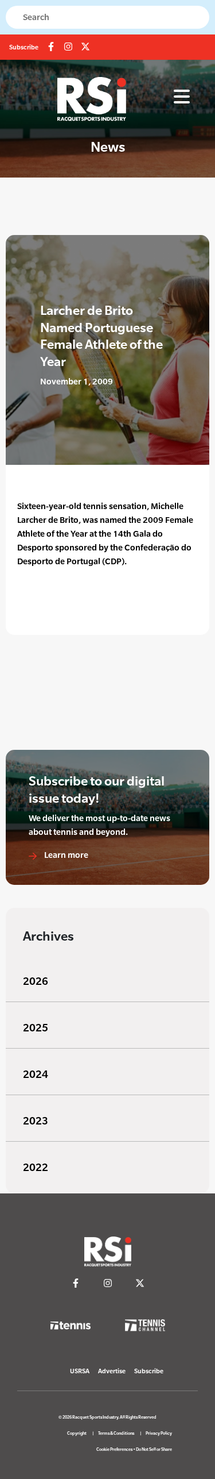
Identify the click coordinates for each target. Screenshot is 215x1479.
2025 (35, 1028)
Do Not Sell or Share (154, 1449)
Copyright (77, 1433)
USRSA (79, 1371)
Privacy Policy (159, 1433)
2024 (35, 1074)
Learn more (65, 855)
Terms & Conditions (116, 1433)
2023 (35, 1121)
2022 (35, 1167)
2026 (35, 981)
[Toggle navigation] (182, 97)
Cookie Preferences (114, 1449)
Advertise (112, 1371)
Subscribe (23, 47)
